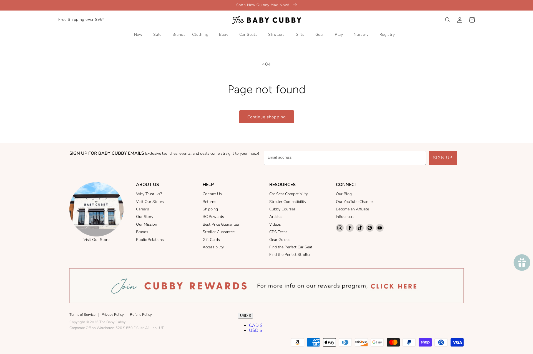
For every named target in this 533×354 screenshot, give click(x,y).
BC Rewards (213, 216)
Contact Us (212, 194)
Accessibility (213, 247)
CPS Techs (278, 232)
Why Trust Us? (149, 194)
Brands (142, 232)
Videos (275, 224)
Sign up (443, 158)
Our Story (144, 216)
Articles (275, 216)
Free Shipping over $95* (81, 19)
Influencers (345, 216)
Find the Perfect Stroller (290, 254)
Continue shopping (266, 117)
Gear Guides (279, 239)
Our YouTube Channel (355, 201)
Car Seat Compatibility (288, 194)
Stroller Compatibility (287, 201)
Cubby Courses (282, 209)
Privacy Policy (113, 314)
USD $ (245, 316)
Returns (209, 201)
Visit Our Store (96, 239)
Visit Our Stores (150, 201)
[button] (448, 20)
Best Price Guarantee (221, 224)
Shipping (210, 209)
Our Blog (344, 194)
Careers (142, 209)
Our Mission (146, 224)
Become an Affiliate (352, 209)
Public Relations (150, 239)
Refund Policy (141, 314)
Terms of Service (82, 314)
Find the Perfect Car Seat (290, 247)
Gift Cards (211, 239)
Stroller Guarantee (219, 232)
